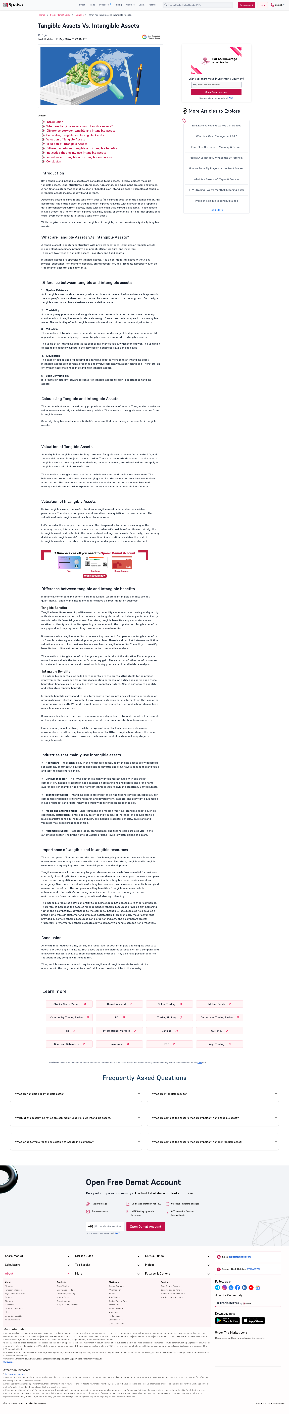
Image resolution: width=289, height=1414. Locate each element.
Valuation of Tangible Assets (65, 139)
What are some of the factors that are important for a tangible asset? (195, 1117)
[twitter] (230, 1287)
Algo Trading (217, 1044)
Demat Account (117, 1004)
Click (200, 1062)
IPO (117, 1017)
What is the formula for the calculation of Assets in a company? (54, 1141)
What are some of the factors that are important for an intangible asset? (197, 1141)
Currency (217, 1030)
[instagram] (224, 1287)
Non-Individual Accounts (172, 1297)
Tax (66, 1030)
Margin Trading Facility (67, 1304)
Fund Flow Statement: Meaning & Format (216, 147)
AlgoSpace (114, 1312)
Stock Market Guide (60, 14)
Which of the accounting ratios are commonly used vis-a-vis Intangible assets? (63, 1117)
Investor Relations (13, 1290)
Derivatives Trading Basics (217, 1017)
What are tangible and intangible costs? (39, 1093)
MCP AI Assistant (117, 1308)
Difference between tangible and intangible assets (80, 130)
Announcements (12, 1319)
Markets (130, 4)
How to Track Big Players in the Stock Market (216, 168)
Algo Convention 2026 (15, 1293)
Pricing (118, 4)
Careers (8, 1297)
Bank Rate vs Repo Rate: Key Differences (216, 125)
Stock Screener (64, 1301)
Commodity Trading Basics (66, 1017)
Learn (141, 4)
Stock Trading (63, 1286)
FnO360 (112, 1293)
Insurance (117, 1044)
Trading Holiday (167, 1017)
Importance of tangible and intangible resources (79, 157)
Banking (167, 1030)
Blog (7, 1312)
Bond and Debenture (67, 1044)
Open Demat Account (216, 92)
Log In (262, 5)
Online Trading (167, 1004)
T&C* (230, 98)
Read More (216, 210)
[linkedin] (244, 1287)
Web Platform (115, 1290)
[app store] (253, 1321)
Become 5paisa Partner (171, 1290)
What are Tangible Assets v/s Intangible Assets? (80, 126)
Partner (152, 4)
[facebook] (237, 1287)
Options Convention (14, 1308)
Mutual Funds (217, 1004)
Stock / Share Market (67, 1004)
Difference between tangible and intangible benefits (82, 148)
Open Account (246, 5)
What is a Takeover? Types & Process (216, 179)
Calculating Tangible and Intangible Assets (75, 135)
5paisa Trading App (118, 1301)
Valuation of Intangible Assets (66, 144)
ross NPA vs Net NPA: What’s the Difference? (216, 157)
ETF (167, 1044)
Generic (80, 14)
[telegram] (217, 1287)
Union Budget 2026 (13, 1316)
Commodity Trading (66, 1293)
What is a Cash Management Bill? (216, 136)
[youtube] (251, 1287)
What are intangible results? (169, 1093)
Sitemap (9, 1301)
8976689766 (253, 1269)
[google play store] (227, 1321)
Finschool (9, 1304)
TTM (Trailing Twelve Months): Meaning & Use (216, 189)
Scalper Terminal (116, 1286)
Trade (92, 4)
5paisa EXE (114, 1304)
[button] (276, 5)
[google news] (257, 1287)
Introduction (54, 122)
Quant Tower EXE (116, 1323)
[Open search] (165, 5)
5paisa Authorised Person (173, 1293)
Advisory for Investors (15, 1374)
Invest (82, 4)
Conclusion (53, 161)
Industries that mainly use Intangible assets (76, 152)
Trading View (114, 1316)
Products (104, 4)
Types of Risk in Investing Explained (216, 200)
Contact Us (8, 1362)
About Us (9, 1286)
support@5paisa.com (240, 1256)
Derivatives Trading (66, 1290)
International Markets (117, 1030)
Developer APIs (116, 1319)
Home (42, 14)
